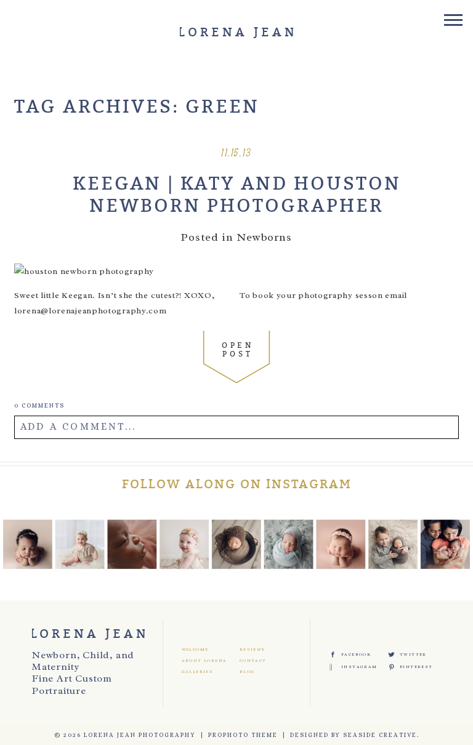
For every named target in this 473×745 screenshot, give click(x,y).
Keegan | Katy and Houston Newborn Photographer (237, 195)
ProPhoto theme (243, 734)
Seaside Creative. (381, 734)
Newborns (264, 237)
